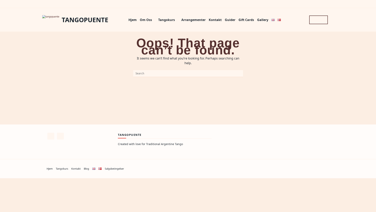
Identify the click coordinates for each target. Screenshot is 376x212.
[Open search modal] (318, 20)
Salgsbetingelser (114, 169)
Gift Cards (246, 20)
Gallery (262, 20)
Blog (86, 169)
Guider (230, 20)
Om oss (146, 20)
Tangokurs (166, 20)
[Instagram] (303, 20)
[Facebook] (297, 20)
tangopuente (85, 20)
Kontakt (215, 20)
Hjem (132, 20)
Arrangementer (193, 20)
